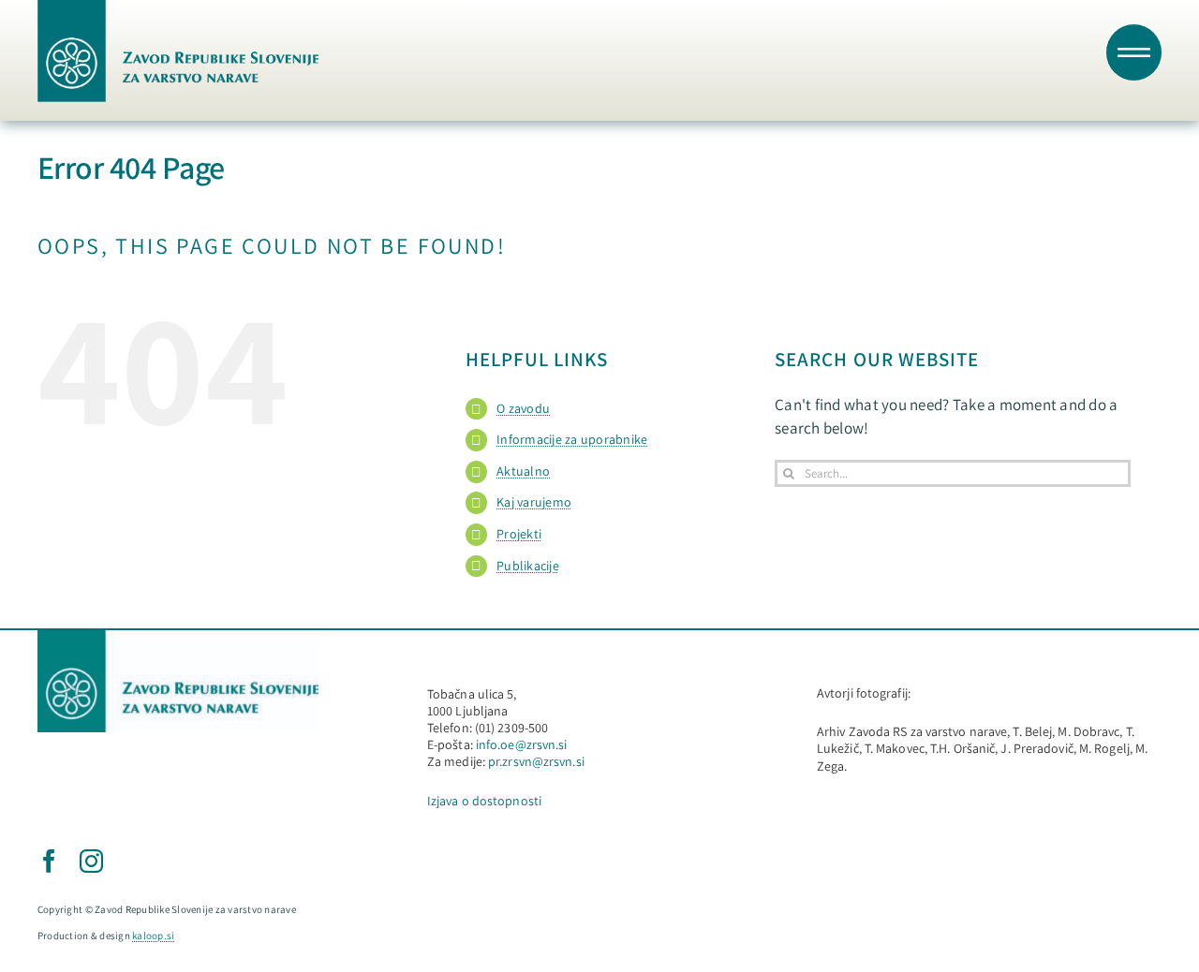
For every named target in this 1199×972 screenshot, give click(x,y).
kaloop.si (153, 935)
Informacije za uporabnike (571, 439)
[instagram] (91, 861)
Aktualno (523, 471)
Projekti (518, 533)
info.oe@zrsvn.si (522, 744)
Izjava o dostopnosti (484, 800)
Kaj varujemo (533, 501)
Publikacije (527, 565)
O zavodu (523, 408)
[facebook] (49, 861)
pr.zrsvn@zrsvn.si (536, 761)
